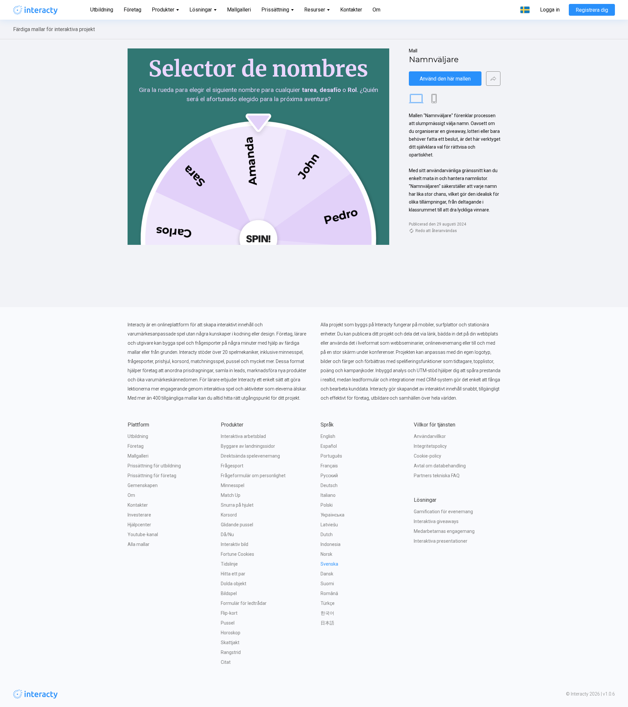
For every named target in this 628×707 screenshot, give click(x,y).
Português (331, 456)
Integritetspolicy (430, 446)
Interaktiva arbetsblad (243, 436)
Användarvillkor (430, 436)
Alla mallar (138, 544)
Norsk (326, 554)
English (328, 436)
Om (376, 10)
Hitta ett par (233, 573)
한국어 (327, 613)
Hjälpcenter (139, 524)
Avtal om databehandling (440, 465)
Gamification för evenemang (443, 511)
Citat (226, 662)
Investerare (139, 514)
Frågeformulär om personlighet (253, 475)
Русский (329, 475)
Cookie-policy (427, 456)
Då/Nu (227, 534)
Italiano (328, 495)
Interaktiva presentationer (440, 541)
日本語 (327, 622)
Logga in (550, 9)
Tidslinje (229, 564)
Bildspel (229, 593)
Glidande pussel (237, 524)
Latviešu (329, 524)
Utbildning (101, 10)
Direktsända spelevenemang (250, 456)
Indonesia (330, 544)
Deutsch (329, 485)
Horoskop (230, 632)
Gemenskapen (143, 485)
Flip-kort (229, 613)
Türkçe (328, 603)
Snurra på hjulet (237, 505)
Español (329, 446)
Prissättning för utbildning (154, 465)
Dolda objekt (233, 583)
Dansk (327, 573)
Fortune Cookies (237, 554)
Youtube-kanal (143, 534)
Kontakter (351, 10)
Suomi (327, 583)
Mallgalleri (239, 10)
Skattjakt (230, 642)
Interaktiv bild (234, 544)
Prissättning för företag (152, 475)
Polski (327, 505)
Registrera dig (592, 10)
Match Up (230, 495)
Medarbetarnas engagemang (444, 531)
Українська (332, 514)
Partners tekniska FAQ (437, 475)
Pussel (228, 622)
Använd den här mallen (445, 79)
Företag (132, 10)
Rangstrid (231, 652)
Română (329, 593)
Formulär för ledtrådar (244, 603)
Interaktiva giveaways (436, 521)
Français (329, 465)
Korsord (229, 514)
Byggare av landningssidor (248, 446)
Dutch (327, 534)
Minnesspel (232, 485)
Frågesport (232, 465)
